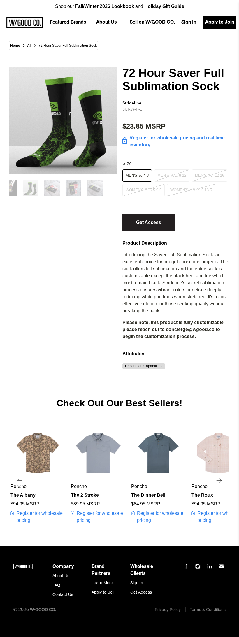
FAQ (56, 586)
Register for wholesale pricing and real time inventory (177, 141)
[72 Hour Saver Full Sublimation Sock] (63, 120)
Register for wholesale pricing (39, 517)
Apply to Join (219, 22)
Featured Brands (68, 22)
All (29, 45)
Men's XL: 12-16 (209, 175)
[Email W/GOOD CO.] (221, 568)
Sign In (188, 22)
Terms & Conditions (208, 610)
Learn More (102, 583)
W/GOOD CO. (43, 610)
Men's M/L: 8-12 (171, 175)
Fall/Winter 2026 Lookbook (104, 6)
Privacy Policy (168, 610)
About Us (106, 22)
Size (127, 163)
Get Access (148, 222)
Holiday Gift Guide (164, 6)
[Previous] (19, 480)
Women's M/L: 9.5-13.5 (191, 190)
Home (15, 45)
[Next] (219, 480)
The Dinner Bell (148, 495)
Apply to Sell (103, 593)
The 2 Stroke (85, 495)
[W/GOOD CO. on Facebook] (186, 568)
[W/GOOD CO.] (24, 23)
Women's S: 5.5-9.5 (143, 190)
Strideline (131, 103)
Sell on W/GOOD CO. (152, 22)
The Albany (23, 495)
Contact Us (62, 595)
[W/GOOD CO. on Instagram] (198, 568)
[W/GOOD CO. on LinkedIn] (209, 568)
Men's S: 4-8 (137, 175)
